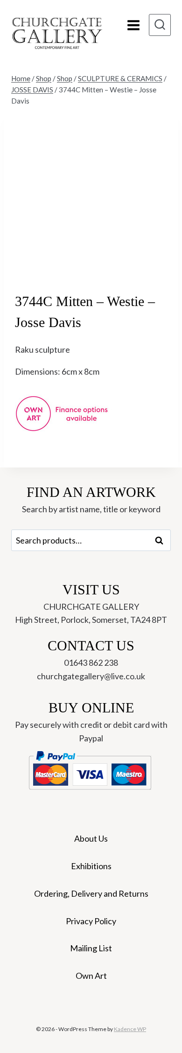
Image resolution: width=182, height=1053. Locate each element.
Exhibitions (91, 866)
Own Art (91, 975)
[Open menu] (133, 25)
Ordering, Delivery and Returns (91, 893)
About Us (91, 838)
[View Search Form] (160, 25)
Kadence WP (130, 1028)
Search (162, 540)
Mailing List (91, 948)
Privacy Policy (91, 921)
